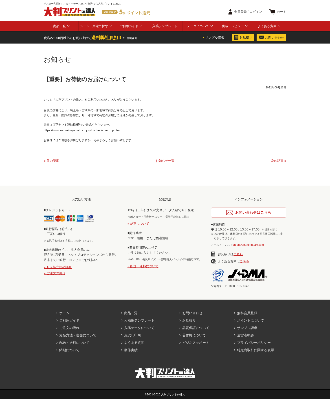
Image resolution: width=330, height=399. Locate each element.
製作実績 (131, 350)
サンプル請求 (214, 37)
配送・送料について (74, 342)
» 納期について (138, 223)
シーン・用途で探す (94, 26)
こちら (238, 254)
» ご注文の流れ (54, 273)
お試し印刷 (132, 335)
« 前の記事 (51, 160)
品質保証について (195, 328)
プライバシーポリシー (254, 342)
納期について (69, 350)
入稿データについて (139, 328)
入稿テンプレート (165, 26)
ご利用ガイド (128, 26)
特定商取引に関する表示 (255, 350)
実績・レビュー (233, 26)
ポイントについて (250, 320)
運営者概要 (245, 335)
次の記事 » (278, 160)
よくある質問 (267, 26)
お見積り (189, 320)
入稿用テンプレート (139, 320)
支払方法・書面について (77, 335)
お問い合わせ (192, 313)
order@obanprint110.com (248, 244)
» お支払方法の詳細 (58, 267)
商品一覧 (59, 26)
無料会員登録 (247, 313)
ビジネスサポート (195, 342)
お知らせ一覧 (165, 160)
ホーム (64, 313)
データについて (198, 26)
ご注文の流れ (69, 328)
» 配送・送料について (143, 266)
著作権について (194, 335)
